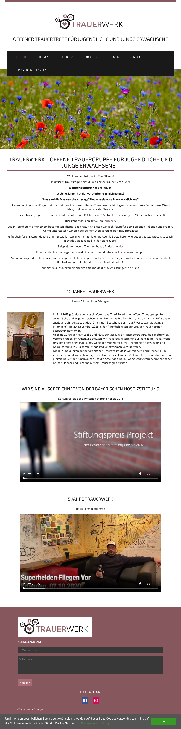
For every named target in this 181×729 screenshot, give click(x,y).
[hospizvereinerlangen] (96, 700)
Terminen (109, 220)
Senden (25, 682)
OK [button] (163, 721)
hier (120, 246)
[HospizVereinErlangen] (85, 700)
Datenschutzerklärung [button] (95, 723)
